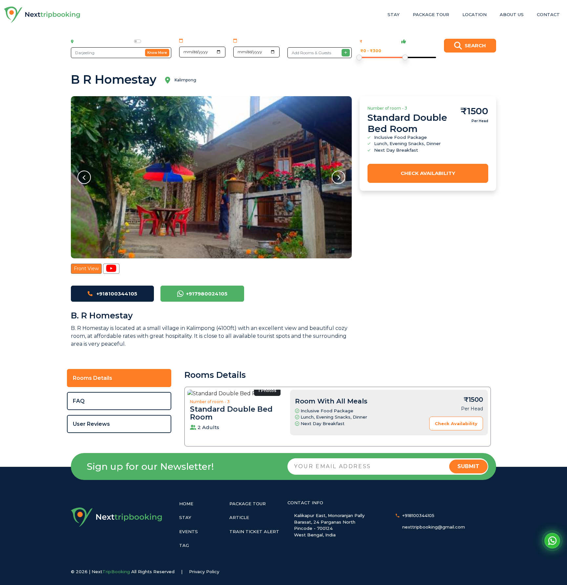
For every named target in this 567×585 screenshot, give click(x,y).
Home (186, 503)
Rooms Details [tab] (92, 378)
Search (475, 45)
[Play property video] (111, 269)
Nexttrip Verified (157, 41)
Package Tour (431, 14)
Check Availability (428, 173)
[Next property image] (338, 177)
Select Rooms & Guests (313, 41)
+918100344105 (116, 294)
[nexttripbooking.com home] (42, 15)
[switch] (137, 41)
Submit (468, 466)
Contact (548, 14)
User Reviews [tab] (91, 424)
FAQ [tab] (79, 401)
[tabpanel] (337, 407)
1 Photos (267, 390)
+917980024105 (206, 294)
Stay (394, 14)
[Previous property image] (84, 177)
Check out (251, 40)
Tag (184, 545)
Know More (157, 53)
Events (188, 531)
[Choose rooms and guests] (346, 52)
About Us (512, 14)
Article (239, 517)
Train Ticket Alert (254, 531)
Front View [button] (86, 268)
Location (474, 14)
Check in (194, 40)
